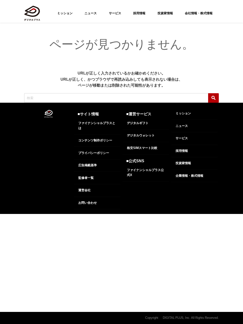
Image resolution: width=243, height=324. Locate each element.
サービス (115, 13)
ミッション (65, 13)
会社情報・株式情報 (199, 13)
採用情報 (139, 13)
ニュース (90, 13)
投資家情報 (165, 13)
